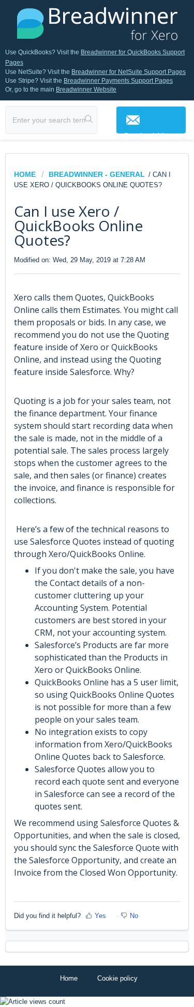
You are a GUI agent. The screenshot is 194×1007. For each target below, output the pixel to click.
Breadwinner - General (97, 174)
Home (26, 174)
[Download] (78, 505)
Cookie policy (117, 978)
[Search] (89, 120)
